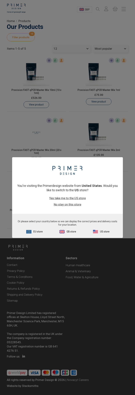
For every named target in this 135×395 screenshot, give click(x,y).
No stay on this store (67, 204)
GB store (71, 231)
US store (105, 231)
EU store (38, 231)
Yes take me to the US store (67, 198)
